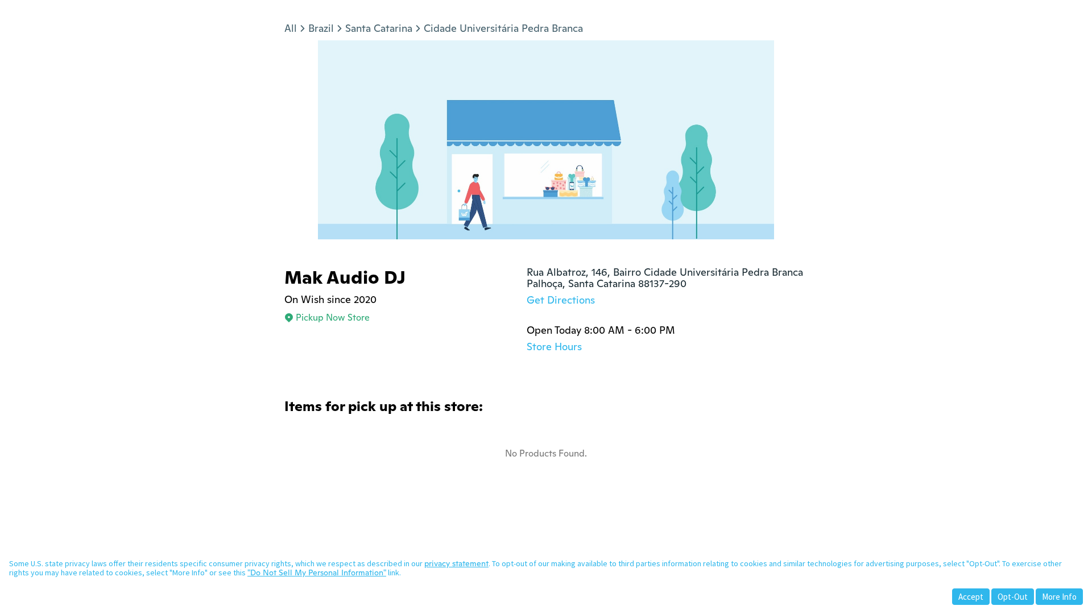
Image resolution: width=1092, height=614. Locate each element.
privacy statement (456, 563)
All (290, 28)
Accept (970, 596)
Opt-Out (1013, 596)
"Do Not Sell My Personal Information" (316, 572)
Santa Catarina (378, 28)
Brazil (321, 28)
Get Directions (561, 299)
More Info (1059, 596)
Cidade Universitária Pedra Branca (503, 28)
